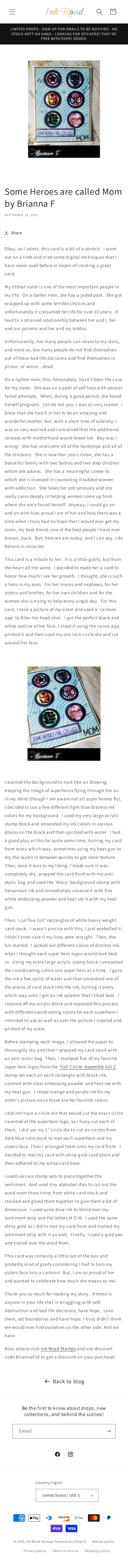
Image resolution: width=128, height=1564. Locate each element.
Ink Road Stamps (58, 1348)
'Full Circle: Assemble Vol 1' (88, 1067)
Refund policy (103, 1541)
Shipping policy (97, 1551)
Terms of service (66, 1551)
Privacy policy (35, 1551)
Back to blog (69, 1381)
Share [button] (16, 232)
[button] (12, 12)
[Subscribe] (108, 1431)
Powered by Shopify (71, 1541)
